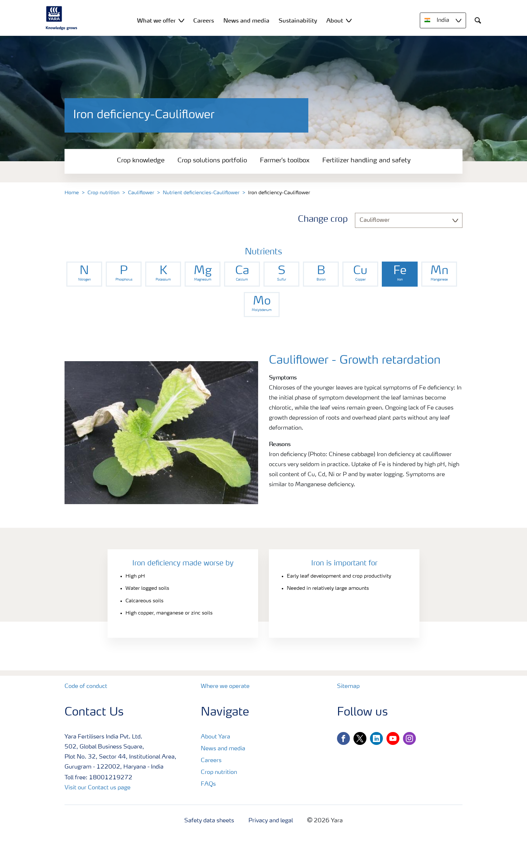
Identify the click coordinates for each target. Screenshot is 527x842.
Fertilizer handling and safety (366, 160)
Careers (211, 761)
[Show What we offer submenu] (181, 20)
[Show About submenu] (349, 20)
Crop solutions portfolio (212, 160)
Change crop (323, 219)
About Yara (215, 737)
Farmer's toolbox (284, 160)
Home (72, 192)
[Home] (61, 18)
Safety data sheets (209, 821)
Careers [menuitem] (203, 20)
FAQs (208, 784)
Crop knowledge (141, 160)
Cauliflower (141, 192)
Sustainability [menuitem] (298, 20)
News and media (223, 749)
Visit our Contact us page (97, 788)
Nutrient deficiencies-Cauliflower (201, 192)
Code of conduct (86, 686)
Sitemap (348, 686)
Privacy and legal (270, 821)
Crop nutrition (103, 192)
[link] (84, 274)
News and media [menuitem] (246, 20)
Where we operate (225, 686)
